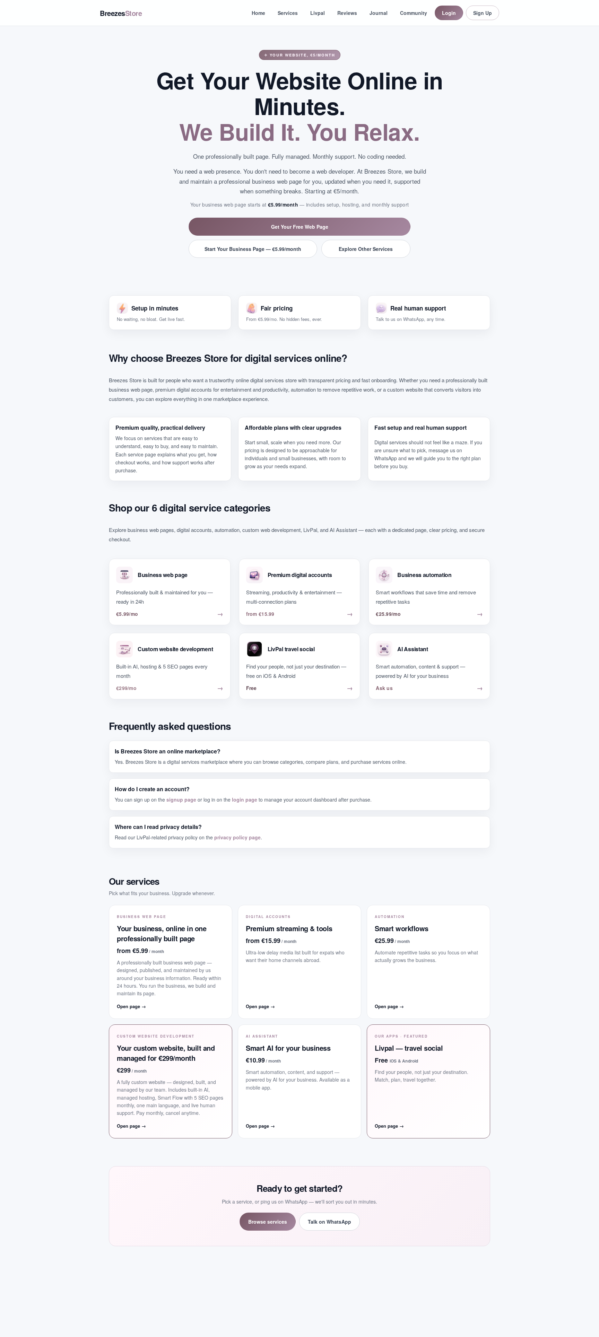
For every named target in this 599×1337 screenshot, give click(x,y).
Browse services (267, 1221)
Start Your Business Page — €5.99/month (253, 248)
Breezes (121, 13)
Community (413, 12)
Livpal (317, 12)
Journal (379, 12)
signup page (181, 799)
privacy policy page (237, 837)
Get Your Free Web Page (299, 226)
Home (258, 12)
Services (288, 12)
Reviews (347, 12)
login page (244, 799)
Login (449, 12)
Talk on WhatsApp (329, 1221)
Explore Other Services (366, 248)
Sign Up (482, 12)
